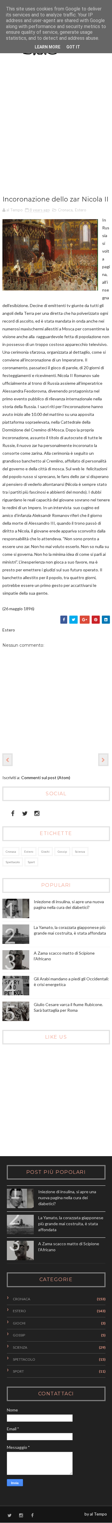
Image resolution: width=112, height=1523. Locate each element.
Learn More (47, 47)
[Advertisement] (56, 130)
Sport (31, 862)
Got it (73, 47)
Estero (80, 209)
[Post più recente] (7, 759)
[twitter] (25, 812)
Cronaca (65, 209)
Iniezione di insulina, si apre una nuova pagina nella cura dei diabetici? (67, 1197)
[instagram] (37, 812)
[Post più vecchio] (103, 759)
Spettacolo (13, 862)
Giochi (45, 851)
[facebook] (12, 812)
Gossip (62, 851)
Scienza (80, 851)
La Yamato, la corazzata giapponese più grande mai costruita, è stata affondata (70, 1223)
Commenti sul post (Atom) (45, 777)
